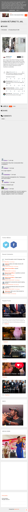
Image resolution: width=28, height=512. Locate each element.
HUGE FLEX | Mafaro (5, 275)
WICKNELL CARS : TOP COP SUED (7, 266)
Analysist (7, 263)
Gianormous (7, 291)
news (11, 13)
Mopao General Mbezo (10, 268)
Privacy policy (4, 495)
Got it (17, 10)
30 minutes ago (16, 284)
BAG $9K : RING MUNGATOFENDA (17, 15)
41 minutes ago (16, 289)
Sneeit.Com (16, 509)
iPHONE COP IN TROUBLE (6, 293)
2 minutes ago (16, 266)
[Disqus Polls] (14, 139)
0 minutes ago (12, 261)
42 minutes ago (13, 293)
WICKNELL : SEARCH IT (12, 356)
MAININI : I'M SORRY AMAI (13, 338)
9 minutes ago (11, 275)
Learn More (12, 10)
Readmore (6, 323)
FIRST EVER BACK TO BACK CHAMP (8, 289)
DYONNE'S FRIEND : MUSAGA (14, 374)
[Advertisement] (14, 476)
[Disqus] (14, 176)
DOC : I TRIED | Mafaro (5, 261)
